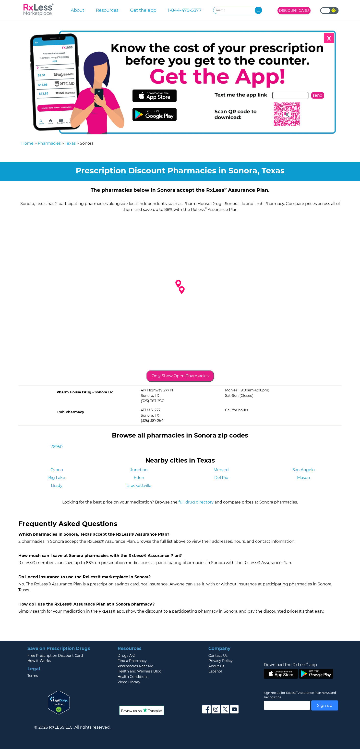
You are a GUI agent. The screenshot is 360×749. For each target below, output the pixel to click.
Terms (32, 675)
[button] (182, 290)
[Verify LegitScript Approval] (59, 702)
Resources (107, 10)
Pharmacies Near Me (135, 666)
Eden (139, 477)
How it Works (39, 661)
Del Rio (221, 477)
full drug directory (196, 502)
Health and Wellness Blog (140, 671)
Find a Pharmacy (132, 661)
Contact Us (218, 655)
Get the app (143, 10)
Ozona (56, 469)
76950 (57, 446)
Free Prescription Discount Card (55, 655)
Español (215, 671)
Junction (139, 469)
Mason (303, 477)
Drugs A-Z (126, 655)
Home (27, 143)
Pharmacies (49, 143)
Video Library (129, 682)
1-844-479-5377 (185, 10)
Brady (56, 485)
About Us (216, 666)
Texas (70, 143)
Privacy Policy (220, 661)
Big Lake (56, 477)
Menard (221, 469)
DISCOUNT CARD (294, 10)
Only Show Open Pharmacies (180, 376)
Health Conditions (133, 676)
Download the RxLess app (290, 664)
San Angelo (303, 469)
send (318, 95)
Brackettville (139, 485)
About (77, 10)
